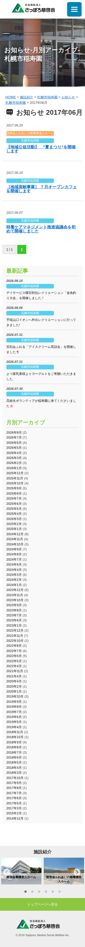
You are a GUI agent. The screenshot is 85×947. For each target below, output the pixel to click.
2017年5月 (14, 803)
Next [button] (77, 872)
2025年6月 (14, 503)
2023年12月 (15, 590)
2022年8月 (14, 645)
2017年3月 (14, 808)
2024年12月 (15, 534)
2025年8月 (14, 493)
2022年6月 (14, 656)
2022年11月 (14, 635)
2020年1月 (14, 691)
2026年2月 (14, 463)
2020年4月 (14, 681)
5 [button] (53, 892)
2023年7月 (14, 615)
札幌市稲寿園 (30, 140)
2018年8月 (14, 747)
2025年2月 (14, 524)
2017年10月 (15, 778)
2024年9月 (14, 549)
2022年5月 (14, 661)
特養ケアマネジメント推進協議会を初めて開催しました (41, 229)
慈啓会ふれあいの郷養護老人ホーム (30, 133)
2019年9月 (14, 701)
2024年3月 (14, 574)
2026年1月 (14, 468)
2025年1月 (14, 529)
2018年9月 (14, 742)
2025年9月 (14, 488)
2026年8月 (14, 432)
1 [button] (25, 892)
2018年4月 (14, 767)
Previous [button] (6, 872)
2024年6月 (14, 564)
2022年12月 (15, 630)
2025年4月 (14, 513)
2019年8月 (14, 706)
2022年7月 (14, 651)
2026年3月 (14, 458)
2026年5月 (14, 447)
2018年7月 (14, 752)
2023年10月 (15, 600)
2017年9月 (14, 783)
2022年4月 (14, 666)
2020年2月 (14, 686)
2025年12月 (15, 473)
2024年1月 (14, 585)
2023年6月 (14, 620)
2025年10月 (15, 483)
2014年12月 (15, 818)
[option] (21, 871)
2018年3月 (14, 772)
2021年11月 (14, 671)
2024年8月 (14, 554)
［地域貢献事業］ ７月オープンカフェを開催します (41, 189)
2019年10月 (15, 696)
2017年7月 (14, 793)
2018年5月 (14, 762)
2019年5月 (14, 722)
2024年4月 (14, 569)
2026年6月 (14, 442)
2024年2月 (14, 579)
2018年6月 (14, 757)
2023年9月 (14, 605)
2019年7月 (14, 712)
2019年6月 (14, 717)
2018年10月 (15, 737)
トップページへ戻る (42, 904)
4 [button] (46, 892)
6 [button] (59, 892)
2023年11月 (14, 595)
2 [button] (32, 892)
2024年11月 (14, 539)
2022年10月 (15, 640)
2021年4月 (14, 676)
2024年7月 (14, 559)
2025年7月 (14, 498)
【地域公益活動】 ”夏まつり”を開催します (41, 149)
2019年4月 (14, 727)
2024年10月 (15, 544)
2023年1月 (14, 625)
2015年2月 (14, 813)
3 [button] (39, 892)
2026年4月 (14, 453)
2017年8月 (14, 788)
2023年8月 (14, 610)
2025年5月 (14, 508)
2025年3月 (14, 519)
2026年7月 (14, 437)
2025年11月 (14, 478)
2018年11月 (14, 732)
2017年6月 (14, 798)
